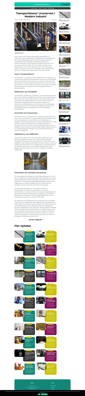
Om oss (40, 8)
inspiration (54, 19)
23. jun (50, 310)
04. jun (29, 350)
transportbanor (43, 56)
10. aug (50, 231)
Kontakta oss (51, 8)
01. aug (50, 244)
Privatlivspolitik (44, 394)
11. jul (51, 271)
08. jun (50, 323)
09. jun (29, 323)
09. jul (29, 284)
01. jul (29, 297)
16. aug (29, 231)
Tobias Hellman (26, 19)
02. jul (50, 284)
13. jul (29, 271)
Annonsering (34, 8)
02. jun (29, 363)
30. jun (29, 310)
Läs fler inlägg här (35, 220)
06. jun (29, 337)
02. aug (29, 244)
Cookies (45, 8)
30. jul (29, 257)
